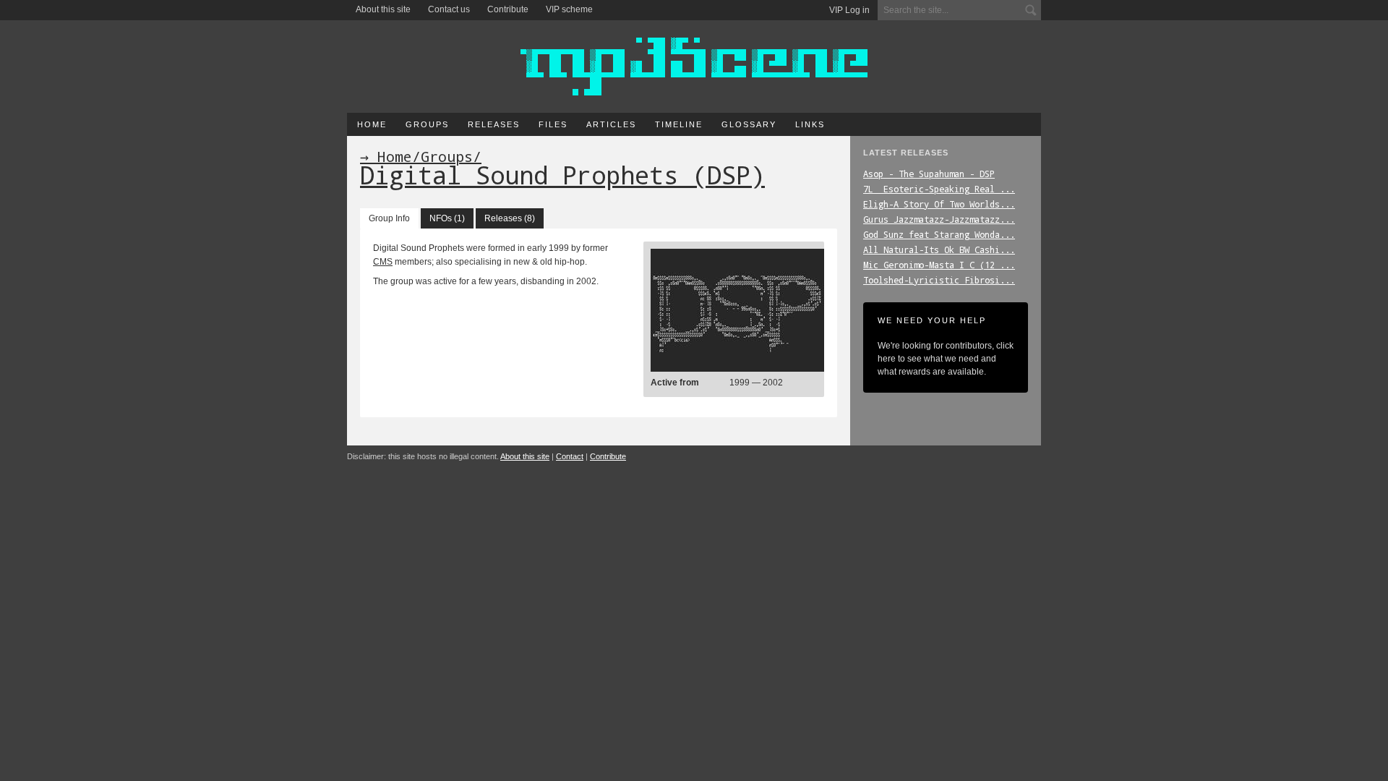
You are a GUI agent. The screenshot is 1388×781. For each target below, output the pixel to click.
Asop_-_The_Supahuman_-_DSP (929, 173)
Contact (569, 456)
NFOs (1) (447, 218)
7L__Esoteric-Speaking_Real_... (939, 189)
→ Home (386, 156)
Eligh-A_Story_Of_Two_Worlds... (939, 204)
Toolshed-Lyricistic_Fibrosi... (939, 280)
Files (553, 124)
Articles (611, 124)
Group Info (389, 218)
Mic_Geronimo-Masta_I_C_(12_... (939, 264)
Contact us (449, 9)
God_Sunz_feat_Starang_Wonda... (939, 234)
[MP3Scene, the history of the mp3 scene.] (694, 66)
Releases (494, 124)
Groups (427, 124)
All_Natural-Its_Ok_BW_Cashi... (939, 249)
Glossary (748, 124)
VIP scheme (569, 9)
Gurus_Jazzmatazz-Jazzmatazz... (939, 219)
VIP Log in (849, 10)
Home (372, 124)
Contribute (507, 9)
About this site (383, 9)
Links (810, 124)
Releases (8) (509, 218)
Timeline (679, 124)
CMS (383, 262)
